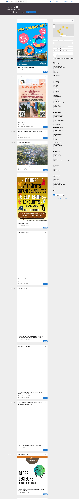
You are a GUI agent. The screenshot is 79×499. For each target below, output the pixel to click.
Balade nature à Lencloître (24, 142)
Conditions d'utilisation (64, 198)
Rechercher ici (63, 35)
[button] (58, 31)
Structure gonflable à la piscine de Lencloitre (27, 21)
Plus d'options (56, 76)
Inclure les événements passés (36, 17)
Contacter (10, 12)
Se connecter (66, 1)
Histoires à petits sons (23, 454)
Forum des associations (23, 232)
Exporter (17, 12)
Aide (52, 1)
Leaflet (63, 36)
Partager (45, 71)
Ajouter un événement (31, 12)
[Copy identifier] (63, 195)
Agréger (23, 12)
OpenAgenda (55, 198)
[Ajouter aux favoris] (45, 21)
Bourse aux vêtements (23, 175)
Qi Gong (20, 76)
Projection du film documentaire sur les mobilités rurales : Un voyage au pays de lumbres (30, 403)
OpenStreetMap (67, 36)
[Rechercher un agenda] (26, 1)
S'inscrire (71, 1)
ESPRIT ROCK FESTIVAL (24, 288)
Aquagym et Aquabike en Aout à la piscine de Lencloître (30, 131)
